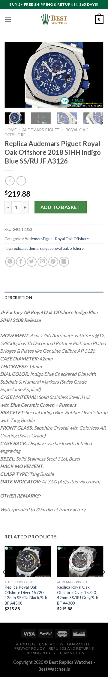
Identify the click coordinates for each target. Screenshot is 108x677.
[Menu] (8, 19)
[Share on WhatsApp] (10, 262)
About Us (25, 644)
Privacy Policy (29, 648)
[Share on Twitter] (32, 262)
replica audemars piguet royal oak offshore (48, 248)
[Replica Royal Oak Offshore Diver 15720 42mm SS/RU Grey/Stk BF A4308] (80, 561)
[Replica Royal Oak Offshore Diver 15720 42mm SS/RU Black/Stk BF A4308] (27, 561)
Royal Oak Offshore (72, 238)
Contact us (51, 644)
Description (18, 297)
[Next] (93, 74)
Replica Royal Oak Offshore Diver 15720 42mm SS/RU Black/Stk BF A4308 (25, 595)
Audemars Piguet (41, 129)
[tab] (54, 298)
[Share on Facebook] (21, 262)
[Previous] (14, 74)
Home (10, 129)
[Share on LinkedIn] (64, 262)
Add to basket (60, 207)
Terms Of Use (72, 653)
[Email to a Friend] (42, 262)
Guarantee (79, 644)
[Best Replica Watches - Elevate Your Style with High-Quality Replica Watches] (54, 19)
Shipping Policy (39, 653)
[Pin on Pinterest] (53, 262)
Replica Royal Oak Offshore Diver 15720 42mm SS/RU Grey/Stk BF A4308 (77, 595)
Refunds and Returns (71, 648)
